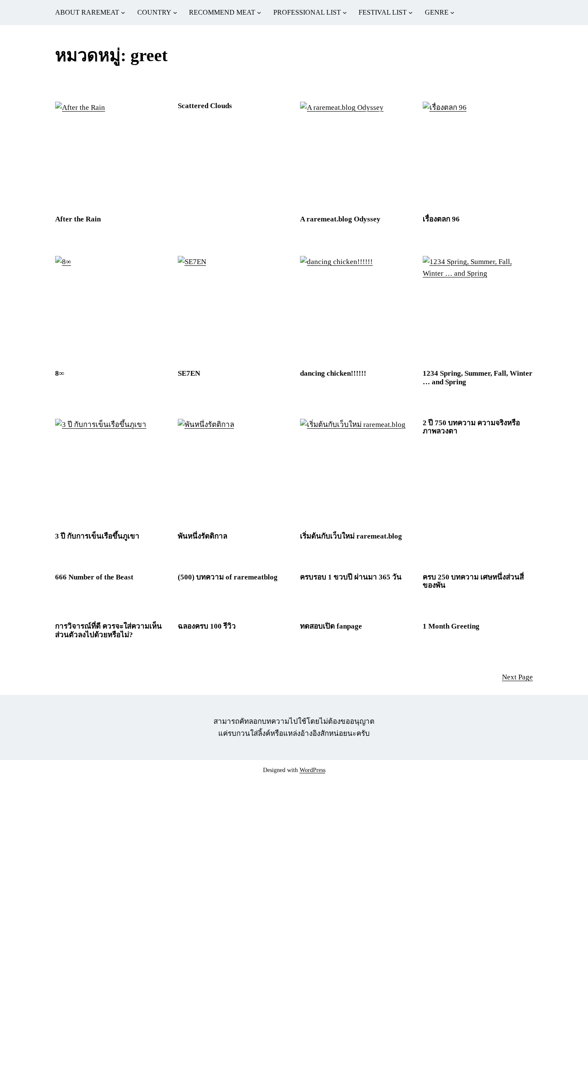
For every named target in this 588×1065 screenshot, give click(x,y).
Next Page (517, 677)
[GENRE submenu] (452, 12)
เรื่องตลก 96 (441, 219)
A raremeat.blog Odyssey (340, 219)
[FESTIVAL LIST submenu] (411, 12)
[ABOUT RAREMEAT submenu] (123, 12)
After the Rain (78, 219)
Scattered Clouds (205, 106)
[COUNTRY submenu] (175, 12)
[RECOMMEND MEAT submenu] (259, 12)
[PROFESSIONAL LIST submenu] (345, 12)
